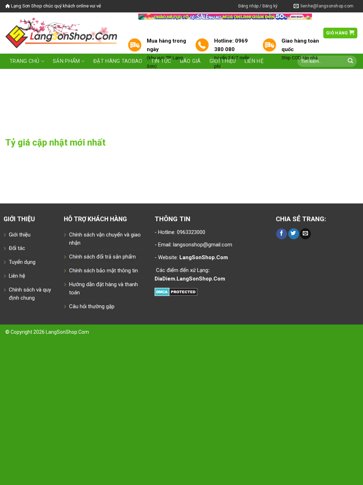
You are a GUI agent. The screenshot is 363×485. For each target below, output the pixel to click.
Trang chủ (25, 61)
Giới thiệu (19, 234)
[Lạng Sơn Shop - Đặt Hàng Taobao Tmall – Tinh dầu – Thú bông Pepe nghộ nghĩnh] (61, 33)
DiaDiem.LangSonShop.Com (190, 279)
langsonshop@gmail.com (202, 244)
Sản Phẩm (66, 61)
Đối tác (17, 248)
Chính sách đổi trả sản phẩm (102, 257)
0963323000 (190, 232)
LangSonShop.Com (67, 332)
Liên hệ (17, 276)
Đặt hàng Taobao (117, 61)
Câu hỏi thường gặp (92, 306)
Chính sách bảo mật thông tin (103, 270)
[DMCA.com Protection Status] (176, 291)
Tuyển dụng (22, 262)
